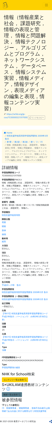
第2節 (17, 142)
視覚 (4, 222)
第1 (32, 142)
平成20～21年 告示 (11, 285)
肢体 (4, 230)
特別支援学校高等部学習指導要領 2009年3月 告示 (25, 292)
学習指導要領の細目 (11, 367)
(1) (41, 142)
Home (9, 132)
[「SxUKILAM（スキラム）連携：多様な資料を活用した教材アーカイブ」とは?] (8, 389)
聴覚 (4, 226)
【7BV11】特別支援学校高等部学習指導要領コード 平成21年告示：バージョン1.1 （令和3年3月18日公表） (25, 316)
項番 (4, 350)
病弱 (4, 234)
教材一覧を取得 (11, 394)
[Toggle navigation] (46, 5)
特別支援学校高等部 (11, 215)
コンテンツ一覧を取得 (14, 379)
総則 (4, 241)
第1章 (9, 142)
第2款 (25, 142)
